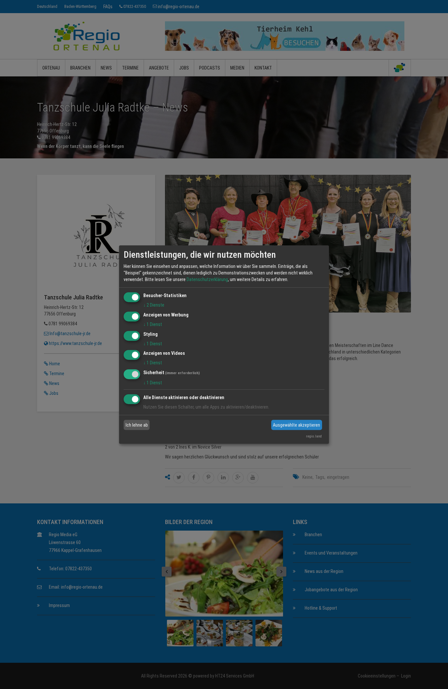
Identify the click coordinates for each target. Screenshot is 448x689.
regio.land (314, 436)
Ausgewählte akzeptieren (296, 425)
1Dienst (152, 324)
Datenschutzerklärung (207, 279)
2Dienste (153, 305)
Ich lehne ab (137, 425)
